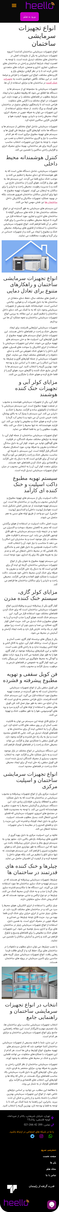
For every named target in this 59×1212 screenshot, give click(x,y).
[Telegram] (32, 1136)
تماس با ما (51, 1175)
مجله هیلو (51, 1169)
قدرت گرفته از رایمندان (41, 1186)
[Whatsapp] (50, 1136)
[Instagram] (41, 1136)
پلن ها (53, 1162)
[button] (14, 5)
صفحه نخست (49, 1156)
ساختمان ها (51, 202)
